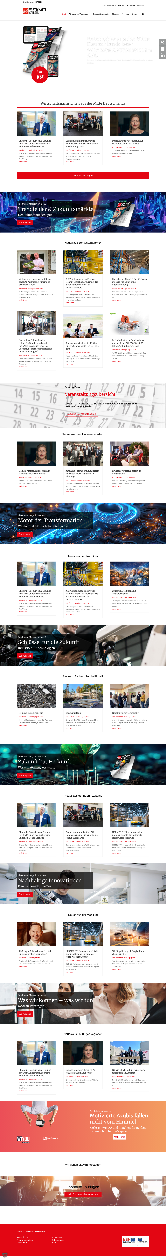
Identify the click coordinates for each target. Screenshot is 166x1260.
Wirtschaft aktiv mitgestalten (83, 1164)
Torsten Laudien (28, 150)
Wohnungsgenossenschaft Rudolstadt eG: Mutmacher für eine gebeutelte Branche (35, 282)
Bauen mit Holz (73, 713)
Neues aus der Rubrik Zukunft (83, 795)
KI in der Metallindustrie (31, 713)
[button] (5, 1255)
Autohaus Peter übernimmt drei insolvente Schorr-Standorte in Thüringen (83, 474)
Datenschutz (58, 1240)
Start (64, 14)
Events (134, 14)
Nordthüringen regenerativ (125, 713)
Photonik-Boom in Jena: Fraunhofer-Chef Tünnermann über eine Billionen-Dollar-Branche (35, 144)
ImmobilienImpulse (101, 14)
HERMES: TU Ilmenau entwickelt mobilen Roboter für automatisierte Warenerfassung (128, 835)
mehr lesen (23, 161)
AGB (54, 1242)
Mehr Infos (119, 1136)
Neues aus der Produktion (83, 556)
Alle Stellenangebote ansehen (83, 1194)
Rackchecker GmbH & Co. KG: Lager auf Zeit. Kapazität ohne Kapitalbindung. (129, 282)
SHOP (103, 6)
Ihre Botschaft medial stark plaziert (120, 51)
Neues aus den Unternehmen (83, 242)
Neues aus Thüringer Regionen (83, 1034)
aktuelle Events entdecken (81, 414)
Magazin (115, 14)
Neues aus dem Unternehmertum (83, 434)
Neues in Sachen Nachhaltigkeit (83, 676)
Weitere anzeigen (83, 175)
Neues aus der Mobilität (83, 914)
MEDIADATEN (131, 6)
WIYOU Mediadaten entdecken (106, 76)
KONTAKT (121, 6)
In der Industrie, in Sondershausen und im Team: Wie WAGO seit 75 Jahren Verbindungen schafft (129, 343)
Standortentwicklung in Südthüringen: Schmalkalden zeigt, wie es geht (82, 346)
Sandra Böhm (120, 147)
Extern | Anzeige (28, 288)
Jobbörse (125, 14)
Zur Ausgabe (25, 222)
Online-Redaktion (75, 480)
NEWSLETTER (111, 6)
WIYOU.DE (140, 6)
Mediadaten (22, 1242)
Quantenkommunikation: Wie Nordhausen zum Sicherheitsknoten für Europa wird (82, 144)
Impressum (57, 1237)
